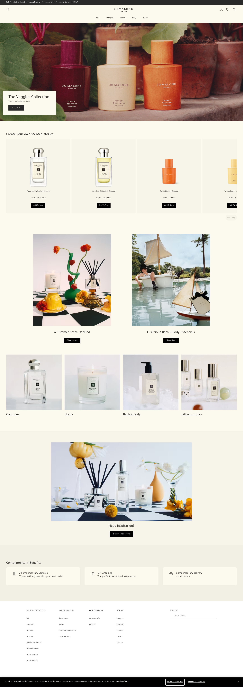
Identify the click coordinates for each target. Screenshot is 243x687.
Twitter (119, 636)
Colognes (12, 415)
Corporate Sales (64, 636)
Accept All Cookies (196, 682)
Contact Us (30, 624)
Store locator (63, 618)
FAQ (27, 618)
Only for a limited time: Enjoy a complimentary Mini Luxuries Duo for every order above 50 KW (42, 2)
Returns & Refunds (32, 648)
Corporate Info (94, 618)
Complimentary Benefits (67, 630)
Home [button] (122, 18)
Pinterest (120, 630)
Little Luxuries (191, 415)
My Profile (29, 630)
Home (69, 415)
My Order (29, 636)
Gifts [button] (97, 18)
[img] (221, 9)
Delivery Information (33, 642)
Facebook (120, 624)
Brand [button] (145, 18)
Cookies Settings (175, 682)
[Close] (238, 682)
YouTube (120, 642)
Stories (61, 624)
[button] (121, 72)
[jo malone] (123, 10)
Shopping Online (32, 654)
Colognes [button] (110, 18)
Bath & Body (132, 415)
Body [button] (134, 18)
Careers (92, 624)
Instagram (120, 618)
